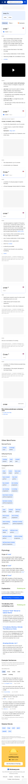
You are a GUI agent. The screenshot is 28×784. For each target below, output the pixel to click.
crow (5, 17)
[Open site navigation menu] (2, 2)
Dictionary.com (5, 2)
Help (23, 776)
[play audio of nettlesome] (10, 759)
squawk (4, 731)
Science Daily (7, 691)
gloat (18, 728)
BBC (5, 698)
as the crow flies (7, 412)
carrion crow (20, 231)
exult (13, 728)
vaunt (13, 130)
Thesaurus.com (25, 2)
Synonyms (22, 23)
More (10, 23)
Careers (11, 776)
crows (3, 121)
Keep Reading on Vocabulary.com (12, 597)
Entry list (5, 776)
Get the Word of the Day (13, 763)
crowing (17, 121)
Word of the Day (13, 754)
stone (5, 253)
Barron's (6, 708)
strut (9, 731)
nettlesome (13, 757)
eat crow (5, 414)
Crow (10, 17)
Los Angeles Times (8, 683)
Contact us (17, 776)
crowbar (6, 59)
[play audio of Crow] (4, 175)
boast (3, 728)
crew (13, 121)
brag (11, 130)
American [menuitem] (4, 23)
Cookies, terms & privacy (13, 779)
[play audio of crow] (4, 32)
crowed (8, 121)
